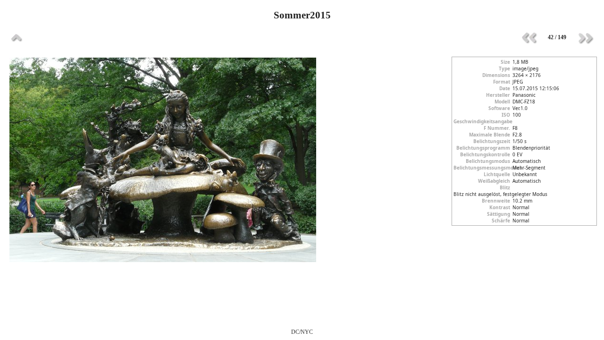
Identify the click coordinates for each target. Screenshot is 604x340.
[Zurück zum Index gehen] (16, 38)
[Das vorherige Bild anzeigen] (529, 38)
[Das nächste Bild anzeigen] (585, 38)
